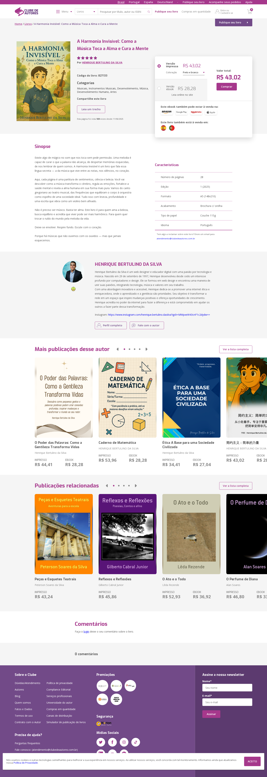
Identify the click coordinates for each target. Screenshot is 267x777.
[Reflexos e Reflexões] (128, 534)
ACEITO (252, 761)
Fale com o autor (148, 325)
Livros (28, 24)
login (86, 631)
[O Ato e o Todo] (191, 534)
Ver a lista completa (236, 349)
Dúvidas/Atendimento (27, 683)
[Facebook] (112, 742)
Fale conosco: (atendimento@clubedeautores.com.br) (46, 749)
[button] (117, 349)
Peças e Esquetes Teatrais (55, 579)
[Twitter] (100, 742)
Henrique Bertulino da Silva (50, 452)
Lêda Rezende (170, 585)
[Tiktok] (135, 742)
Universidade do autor (59, 702)
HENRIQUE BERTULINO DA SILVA (102, 62)
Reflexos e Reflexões (115, 579)
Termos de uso (24, 715)
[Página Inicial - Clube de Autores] (26, 12)
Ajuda (248, 2)
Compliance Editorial (58, 689)
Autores (19, 689)
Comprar (226, 86)
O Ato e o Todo (174, 579)
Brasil (121, 2)
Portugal (134, 2)
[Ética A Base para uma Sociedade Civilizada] (191, 397)
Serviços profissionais (59, 696)
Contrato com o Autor (28, 722)
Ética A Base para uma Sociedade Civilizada (188, 445)
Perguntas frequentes (27, 743)
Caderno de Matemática (117, 443)
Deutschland (165, 2)
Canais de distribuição (59, 715)
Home (18, 24)
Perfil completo (112, 325)
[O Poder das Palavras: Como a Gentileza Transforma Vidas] (64, 397)
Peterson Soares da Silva (49, 585)
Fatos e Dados (23, 709)
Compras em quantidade (196, 11)
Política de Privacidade (26, 762)
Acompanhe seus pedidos (225, 2)
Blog (17, 696)
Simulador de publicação (66, 722)
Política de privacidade (59, 683)
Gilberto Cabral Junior (111, 585)
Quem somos (23, 702)
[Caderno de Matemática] (128, 397)
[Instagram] (124, 742)
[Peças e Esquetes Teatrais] (64, 534)
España (148, 2)
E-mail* (207, 695)
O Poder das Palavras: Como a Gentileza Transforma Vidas (58, 445)
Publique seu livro (194, 2)
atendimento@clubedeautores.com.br (176, 238)
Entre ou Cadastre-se (227, 11)
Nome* (207, 681)
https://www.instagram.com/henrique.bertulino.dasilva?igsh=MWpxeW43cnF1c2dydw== (159, 314)
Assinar (211, 714)
